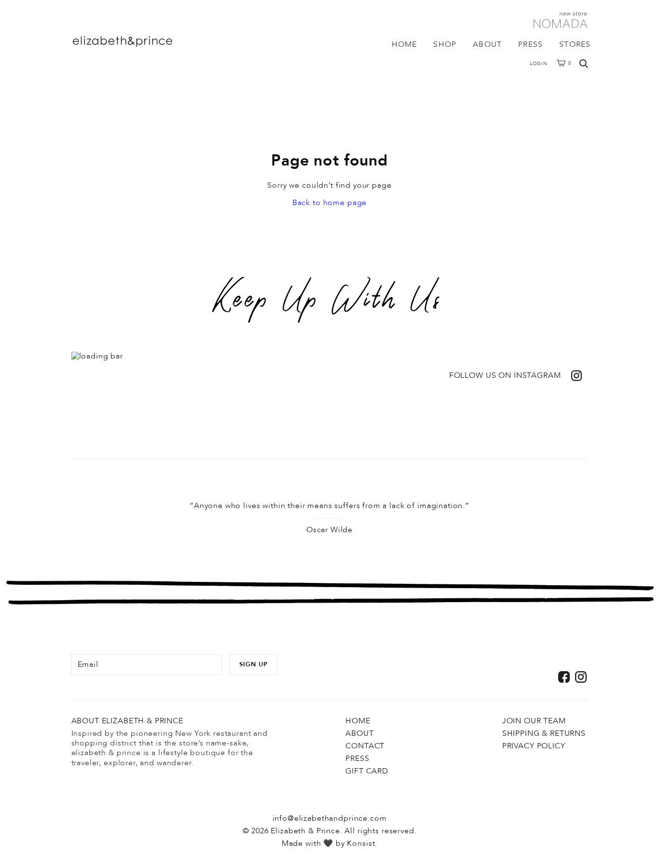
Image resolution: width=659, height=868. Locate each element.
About (487, 44)
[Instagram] (581, 677)
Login (539, 64)
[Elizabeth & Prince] (141, 41)
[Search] (583, 64)
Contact (364, 746)
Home (404, 44)
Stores (574, 44)
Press (530, 44)
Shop (444, 44)
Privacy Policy (533, 746)
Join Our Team (534, 721)
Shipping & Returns (544, 733)
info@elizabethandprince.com (330, 818)
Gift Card (366, 771)
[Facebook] (564, 677)
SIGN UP (253, 664)
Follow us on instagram (505, 376)
